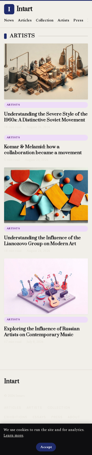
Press (78, 20)
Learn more (13, 435)
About (74, 417)
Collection (44, 20)
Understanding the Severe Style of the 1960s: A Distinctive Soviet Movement (46, 117)
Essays (39, 417)
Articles (25, 20)
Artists (63, 20)
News (9, 20)
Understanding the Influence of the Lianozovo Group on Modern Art (42, 241)
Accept (46, 447)
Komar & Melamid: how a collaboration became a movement (43, 150)
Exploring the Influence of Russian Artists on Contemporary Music (41, 332)
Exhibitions (15, 417)
